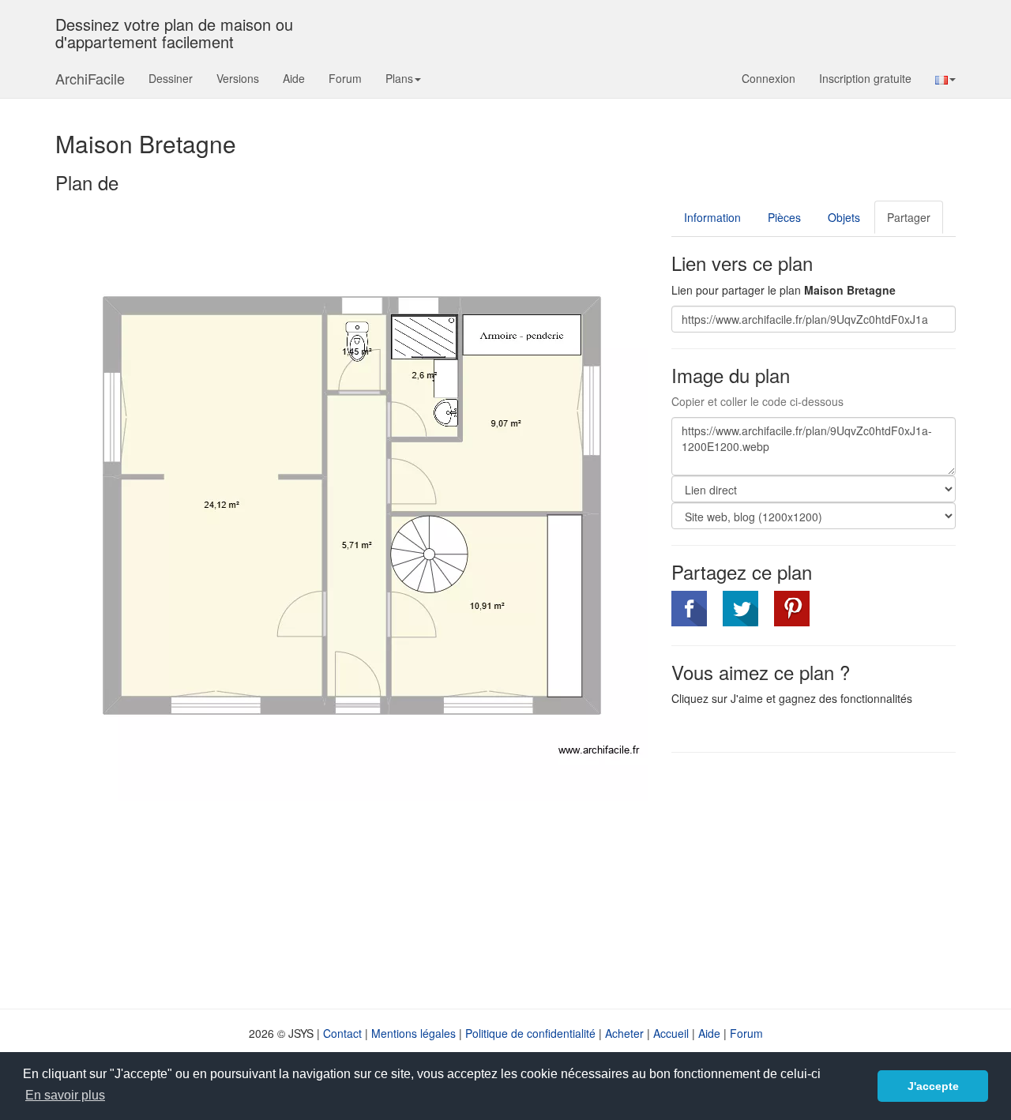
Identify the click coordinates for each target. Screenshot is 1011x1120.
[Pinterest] (792, 608)
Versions (237, 78)
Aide (294, 78)
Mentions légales (413, 1033)
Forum (345, 78)
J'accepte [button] (933, 1086)
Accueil (671, 1033)
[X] (740, 608)
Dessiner (170, 78)
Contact (342, 1033)
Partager (908, 217)
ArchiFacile (90, 78)
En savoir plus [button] (65, 1095)
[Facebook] (689, 608)
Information (712, 217)
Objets (844, 217)
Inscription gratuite (865, 78)
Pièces (784, 217)
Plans (399, 78)
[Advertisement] (804, 879)
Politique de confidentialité (530, 1033)
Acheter (624, 1033)
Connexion (768, 78)
